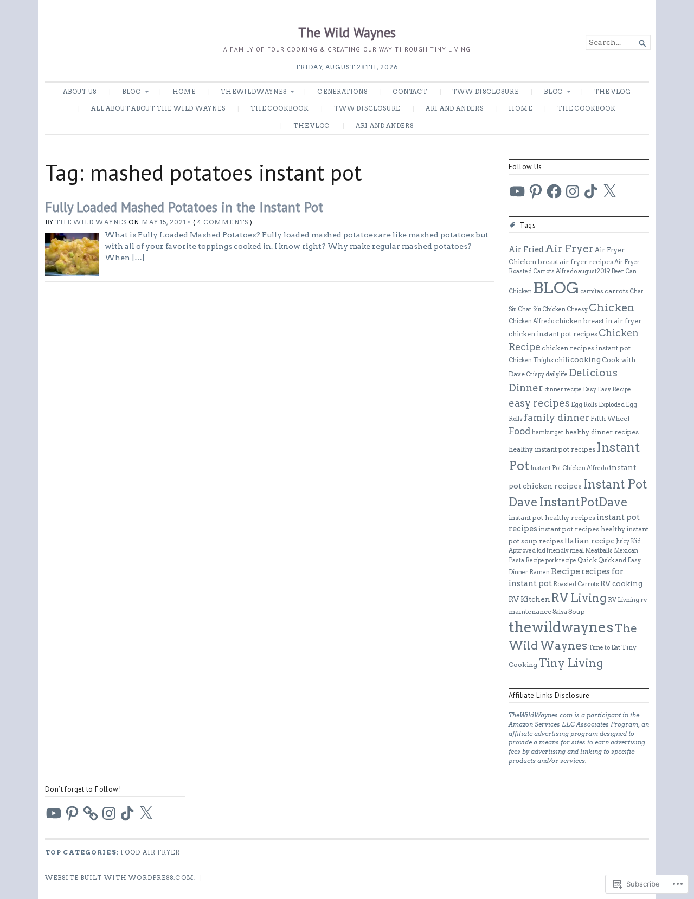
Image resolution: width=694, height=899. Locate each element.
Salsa (559, 611)
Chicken (611, 307)
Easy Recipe (614, 389)
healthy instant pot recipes (552, 449)
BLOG (132, 91)
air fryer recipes (586, 262)
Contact (410, 91)
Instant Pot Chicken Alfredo (569, 468)
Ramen (539, 572)
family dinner (556, 417)
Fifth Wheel (609, 418)
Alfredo (566, 271)
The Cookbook (279, 108)
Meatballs (599, 550)
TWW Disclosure (485, 91)
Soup (576, 611)
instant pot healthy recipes (552, 517)
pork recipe (560, 560)
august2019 (594, 271)
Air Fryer (569, 248)
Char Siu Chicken (542, 309)
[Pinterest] (535, 191)
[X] (609, 191)
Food (520, 431)
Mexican (626, 550)
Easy (589, 389)
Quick (587, 560)
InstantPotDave (583, 502)
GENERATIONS (342, 91)
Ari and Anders (455, 108)
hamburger (548, 432)
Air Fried (526, 249)
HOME (184, 91)
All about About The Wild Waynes (158, 108)
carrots (616, 291)
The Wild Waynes (347, 32)
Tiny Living (570, 663)
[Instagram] (572, 191)
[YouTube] (517, 191)
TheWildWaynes (253, 91)
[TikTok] (591, 191)
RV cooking (621, 583)
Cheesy (577, 309)
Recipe (565, 571)
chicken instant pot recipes (553, 334)
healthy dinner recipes (602, 432)
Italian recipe (589, 540)
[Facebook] (554, 191)
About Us (80, 91)
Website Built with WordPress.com (119, 878)
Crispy (535, 374)
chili (562, 360)
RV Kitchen (529, 599)
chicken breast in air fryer (598, 321)
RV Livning (623, 599)
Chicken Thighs (531, 360)
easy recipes (539, 403)
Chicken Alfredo (531, 321)
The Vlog (612, 91)
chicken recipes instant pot (586, 348)
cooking (585, 359)
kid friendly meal (560, 550)
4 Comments (222, 222)
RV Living (579, 598)
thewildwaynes (561, 627)
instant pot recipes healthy (581, 529)
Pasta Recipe (526, 560)
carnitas (591, 291)
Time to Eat (604, 647)
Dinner (526, 388)
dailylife (556, 374)
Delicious (593, 373)
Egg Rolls (584, 404)
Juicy (622, 541)
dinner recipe (563, 389)
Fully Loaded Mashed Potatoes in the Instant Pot (184, 207)
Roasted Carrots (576, 584)
